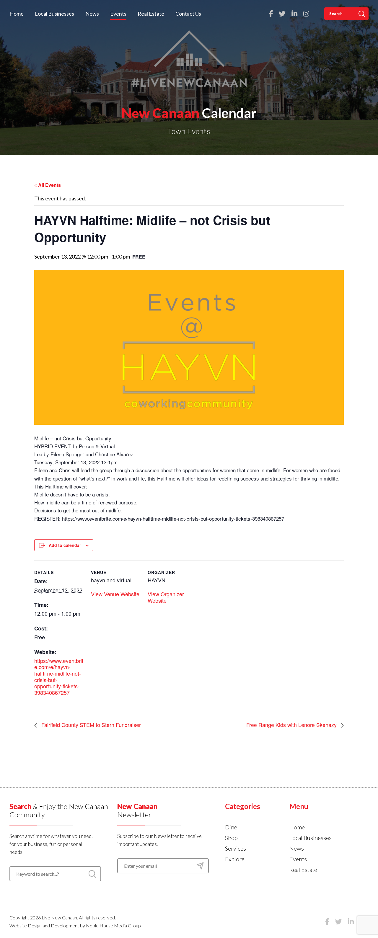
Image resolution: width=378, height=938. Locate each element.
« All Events (47, 185)
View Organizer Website (166, 597)
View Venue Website (115, 594)
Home (16, 13)
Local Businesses (54, 13)
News (92, 13)
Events (118, 13)
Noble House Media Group (113, 925)
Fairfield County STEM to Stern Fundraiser (90, 724)
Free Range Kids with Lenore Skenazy (292, 724)
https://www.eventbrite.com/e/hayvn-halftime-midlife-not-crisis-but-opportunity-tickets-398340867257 (58, 676)
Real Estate (151, 13)
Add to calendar (65, 545)
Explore (235, 858)
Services (235, 848)
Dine (231, 827)
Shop (231, 837)
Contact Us (188, 13)
